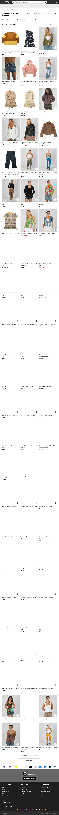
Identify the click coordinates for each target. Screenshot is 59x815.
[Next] (55, 14)
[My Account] (50, 2)
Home (3, 9)
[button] (17, 809)
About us (23, 787)
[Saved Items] (53, 2)
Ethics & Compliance (6, 802)
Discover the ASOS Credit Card (47, 798)
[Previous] (25, 14)
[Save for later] (17, 47)
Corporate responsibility (26, 791)
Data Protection (5, 800)
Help (3, 787)
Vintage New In (31, 13)
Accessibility (55, 813)
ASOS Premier (5, 793)
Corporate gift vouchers (45, 791)
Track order (4, 789)
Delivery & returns (5, 791)
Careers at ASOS (24, 789)
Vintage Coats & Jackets (43, 13)
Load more (29, 760)
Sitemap (3, 798)
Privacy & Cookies (44, 813)
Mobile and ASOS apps (46, 787)
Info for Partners (44, 795)
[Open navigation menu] (2, 2)
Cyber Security (24, 795)
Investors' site (24, 793)
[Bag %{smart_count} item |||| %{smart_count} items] (57, 2)
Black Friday (43, 793)
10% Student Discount (6, 795)
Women (8, 9)
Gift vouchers (43, 789)
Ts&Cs (50, 813)
